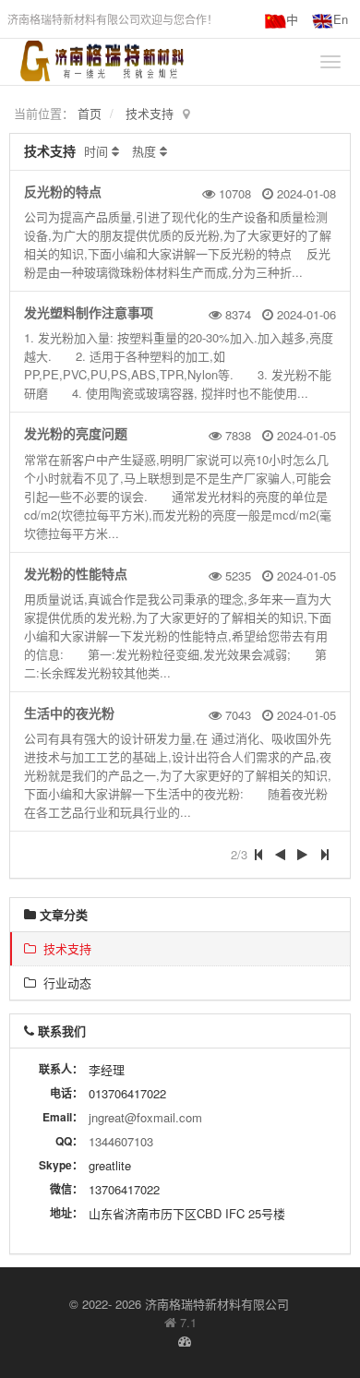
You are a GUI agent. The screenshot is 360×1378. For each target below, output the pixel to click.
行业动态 (63, 982)
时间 (96, 151)
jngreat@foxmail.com (145, 1117)
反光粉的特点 (63, 191)
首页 (90, 113)
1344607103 (121, 1141)
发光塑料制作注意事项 (88, 312)
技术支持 (150, 113)
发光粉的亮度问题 (75, 433)
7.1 (180, 1322)
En (340, 19)
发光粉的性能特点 (75, 573)
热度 (144, 151)
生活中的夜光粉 (69, 712)
